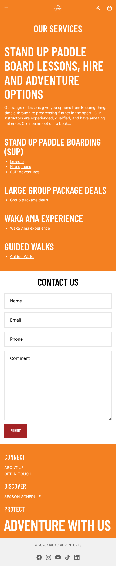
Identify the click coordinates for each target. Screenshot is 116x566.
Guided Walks (22, 256)
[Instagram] (48, 557)
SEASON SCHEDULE (22, 496)
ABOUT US (14, 467)
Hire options (20, 166)
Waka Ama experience (30, 228)
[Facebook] (39, 557)
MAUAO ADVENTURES (64, 545)
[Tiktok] (67, 557)
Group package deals (29, 200)
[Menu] (6, 8)
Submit (16, 431)
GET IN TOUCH (17, 474)
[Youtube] (58, 557)
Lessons (17, 161)
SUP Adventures (24, 172)
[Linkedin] (77, 557)
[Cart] (109, 8)
